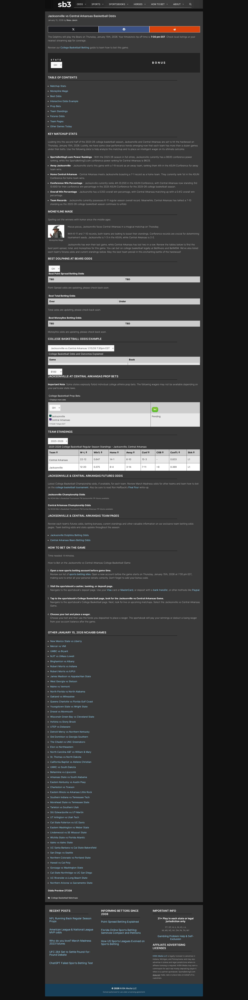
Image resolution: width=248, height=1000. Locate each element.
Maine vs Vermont (60, 686)
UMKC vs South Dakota (63, 767)
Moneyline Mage (59, 91)
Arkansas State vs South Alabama (68, 777)
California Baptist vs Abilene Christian (70, 761)
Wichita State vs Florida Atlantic (67, 837)
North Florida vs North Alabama (67, 691)
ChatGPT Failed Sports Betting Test (71, 963)
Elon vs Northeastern (61, 746)
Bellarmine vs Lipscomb (63, 772)
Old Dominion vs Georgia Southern (69, 736)
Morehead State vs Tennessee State (69, 802)
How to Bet (158, 4)
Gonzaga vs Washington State (66, 867)
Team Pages (56, 121)
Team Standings (59, 111)
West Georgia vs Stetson (63, 681)
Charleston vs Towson (62, 787)
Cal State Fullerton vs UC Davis (67, 822)
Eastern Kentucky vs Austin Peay (68, 782)
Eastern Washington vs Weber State (69, 827)
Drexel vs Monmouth (61, 711)
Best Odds (55, 96)
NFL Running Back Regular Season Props (70, 920)
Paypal (195, 589)
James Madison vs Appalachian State (70, 676)
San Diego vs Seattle (61, 852)
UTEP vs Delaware (60, 726)
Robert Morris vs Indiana (63, 666)
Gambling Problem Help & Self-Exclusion (176, 937)
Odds (80, 4)
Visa (109, 589)
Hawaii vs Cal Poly (60, 862)
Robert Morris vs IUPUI (62, 671)
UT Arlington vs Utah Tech (64, 817)
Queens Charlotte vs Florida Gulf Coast (71, 701)
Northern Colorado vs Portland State (70, 857)
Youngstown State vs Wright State (69, 706)
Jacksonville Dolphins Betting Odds (69, 535)
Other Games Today (61, 126)
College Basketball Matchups (64, 898)
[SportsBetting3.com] (65, 4)
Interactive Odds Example (64, 101)
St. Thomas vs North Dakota (65, 756)
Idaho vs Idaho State (61, 842)
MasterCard (126, 589)
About (177, 4)
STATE (56, 60)
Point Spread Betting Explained (120, 921)
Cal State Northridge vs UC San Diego (71, 872)
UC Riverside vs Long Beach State (68, 877)
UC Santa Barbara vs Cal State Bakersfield (73, 847)
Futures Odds (57, 116)
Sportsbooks (117, 4)
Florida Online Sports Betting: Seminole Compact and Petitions (121, 931)
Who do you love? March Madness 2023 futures (70, 942)
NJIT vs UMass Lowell (62, 656)
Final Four (133, 487)
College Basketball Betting (74, 47)
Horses (138, 4)
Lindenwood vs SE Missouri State (68, 832)
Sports (96, 4)
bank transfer (160, 589)
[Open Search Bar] (188, 4)
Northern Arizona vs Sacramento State (71, 882)
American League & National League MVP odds (71, 931)
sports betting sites (80, 574)
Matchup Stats (58, 86)
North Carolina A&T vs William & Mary (70, 751)
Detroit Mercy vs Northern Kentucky (70, 731)
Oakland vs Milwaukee (62, 696)
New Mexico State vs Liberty (66, 641)
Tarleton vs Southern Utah (64, 807)
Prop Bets (55, 106)
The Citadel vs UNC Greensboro (67, 741)
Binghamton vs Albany (62, 661)
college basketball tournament (71, 487)
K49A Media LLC (160, 956)
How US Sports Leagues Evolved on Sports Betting (123, 942)
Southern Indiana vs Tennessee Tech (70, 797)
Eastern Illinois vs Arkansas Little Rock (71, 792)
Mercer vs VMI (58, 646)
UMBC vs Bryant (59, 651)
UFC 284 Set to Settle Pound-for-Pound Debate (69, 953)
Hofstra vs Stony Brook (63, 721)
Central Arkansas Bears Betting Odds (70, 540)
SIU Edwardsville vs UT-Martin (66, 812)
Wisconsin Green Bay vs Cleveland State (72, 716)
